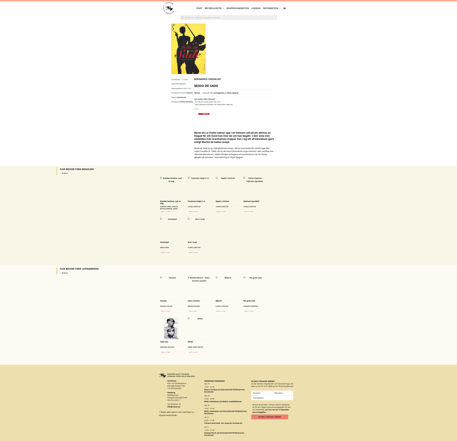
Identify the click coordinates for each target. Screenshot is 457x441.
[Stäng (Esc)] (454, 2)
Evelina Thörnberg (186, 102)
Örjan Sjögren (232, 93)
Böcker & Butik (213, 8)
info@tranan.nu (173, 407)
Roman (197, 93)
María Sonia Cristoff (195, 347)
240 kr (248, 212)
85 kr (193, 311)
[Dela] (449, 2)
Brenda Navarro (194, 306)
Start (199, 8)
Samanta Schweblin (250, 306)
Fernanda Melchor (167, 347)
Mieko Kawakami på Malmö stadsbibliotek (223, 401)
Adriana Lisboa (165, 206)
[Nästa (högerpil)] (453, 221)
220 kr (221, 212)
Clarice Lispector (194, 206)
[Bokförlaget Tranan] (168, 8)
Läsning (256, 8)
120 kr (205, 114)
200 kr (165, 212)
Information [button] (270, 8)
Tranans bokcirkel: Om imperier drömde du (223, 423)
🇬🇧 (284, 8)
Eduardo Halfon (166, 306)
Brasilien (189, 93)
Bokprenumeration (238, 8)
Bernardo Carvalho (207, 79)
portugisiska (219, 93)
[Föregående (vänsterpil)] (4, 221)
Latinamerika (181, 97)
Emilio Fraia (164, 247)
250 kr (193, 212)
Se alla (64, 173)
